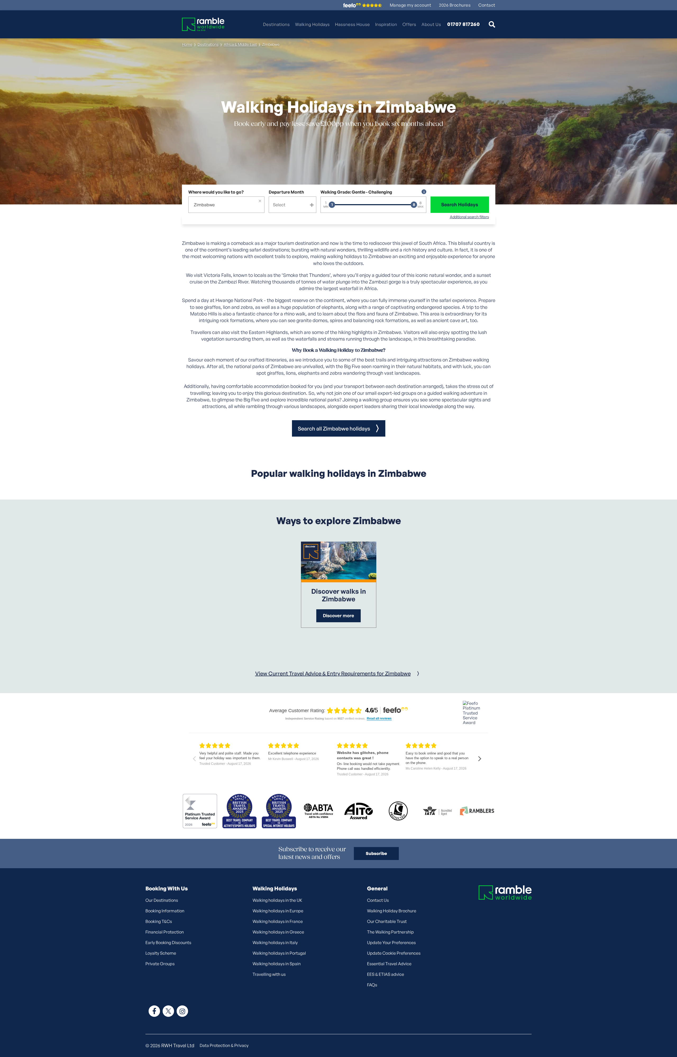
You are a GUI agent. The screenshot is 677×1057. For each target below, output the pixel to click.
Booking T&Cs (158, 921)
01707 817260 (463, 24)
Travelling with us (269, 974)
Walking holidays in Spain (277, 963)
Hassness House (352, 24)
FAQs (372, 984)
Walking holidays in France (278, 921)
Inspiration (386, 24)
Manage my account (410, 5)
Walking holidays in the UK (277, 900)
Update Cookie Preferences (393, 953)
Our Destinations (161, 900)
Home (187, 44)
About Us (431, 24)
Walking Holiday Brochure (391, 910)
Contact (486, 5)
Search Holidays (459, 204)
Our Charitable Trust (387, 921)
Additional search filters (469, 217)
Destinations (276, 24)
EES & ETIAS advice (385, 974)
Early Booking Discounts (168, 942)
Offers (409, 24)
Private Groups (160, 963)
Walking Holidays (312, 24)
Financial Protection (164, 932)
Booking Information (164, 910)
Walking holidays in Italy (275, 942)
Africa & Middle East (240, 44)
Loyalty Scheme (160, 953)
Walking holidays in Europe (278, 910)
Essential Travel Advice (389, 963)
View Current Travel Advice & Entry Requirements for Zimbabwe (333, 673)
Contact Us (378, 900)
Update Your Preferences (391, 942)
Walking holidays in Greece (278, 932)
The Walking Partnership (390, 932)
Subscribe (376, 853)
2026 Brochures (454, 5)
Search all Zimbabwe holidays (334, 428)
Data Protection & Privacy (224, 1045)
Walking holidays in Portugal (279, 953)
